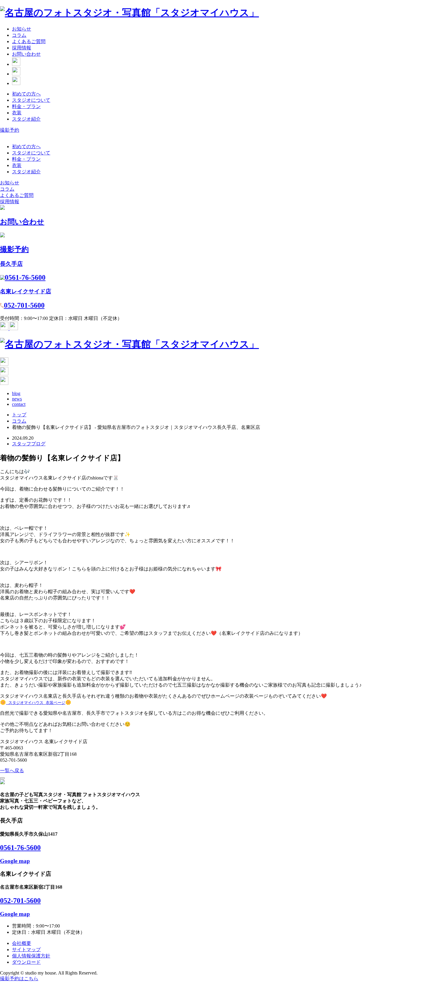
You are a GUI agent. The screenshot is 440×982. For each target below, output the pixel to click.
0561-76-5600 (20, 848)
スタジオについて (31, 100)
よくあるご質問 (28, 41)
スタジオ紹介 (26, 119)
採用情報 (21, 47)
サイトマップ (26, 949)
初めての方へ (26, 93)
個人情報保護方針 (31, 955)
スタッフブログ (28, 443)
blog (16, 393)
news (17, 398)
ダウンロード (26, 962)
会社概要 (21, 943)
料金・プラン (26, 106)
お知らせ (21, 28)
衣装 (17, 112)
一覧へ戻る (12, 770)
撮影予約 (9, 130)
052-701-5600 (20, 900)
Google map (15, 861)
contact (18, 404)
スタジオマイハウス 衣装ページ (35, 702)
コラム (19, 35)
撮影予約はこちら (19, 978)
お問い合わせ (26, 54)
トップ (19, 414)
